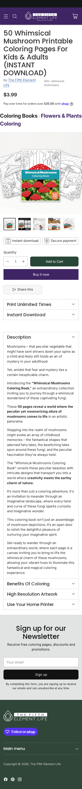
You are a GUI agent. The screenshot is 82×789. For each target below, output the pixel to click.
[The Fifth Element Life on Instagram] (19, 780)
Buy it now (41, 274)
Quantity (9, 252)
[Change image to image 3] (39, 224)
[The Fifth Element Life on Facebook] (5, 780)
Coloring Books (19, 116)
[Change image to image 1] (9, 224)
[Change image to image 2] (24, 224)
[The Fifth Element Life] (41, 16)
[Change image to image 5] (69, 224)
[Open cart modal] (74, 16)
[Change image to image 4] (54, 224)
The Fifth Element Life (45, 764)
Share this (25, 289)
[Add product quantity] (23, 261)
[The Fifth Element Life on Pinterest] (12, 780)
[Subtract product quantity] (8, 261)
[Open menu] (5, 16)
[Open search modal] (14, 16)
